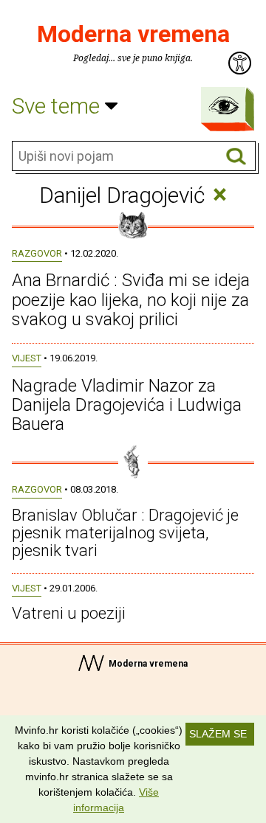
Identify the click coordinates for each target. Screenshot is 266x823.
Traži (236, 157)
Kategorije (224, 105)
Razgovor (37, 253)
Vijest (26, 358)
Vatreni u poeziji (69, 613)
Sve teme (58, 106)
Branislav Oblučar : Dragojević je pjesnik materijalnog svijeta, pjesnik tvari (125, 533)
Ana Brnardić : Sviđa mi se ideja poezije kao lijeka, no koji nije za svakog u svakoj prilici (131, 300)
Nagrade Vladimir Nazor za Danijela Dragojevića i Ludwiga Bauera (127, 405)
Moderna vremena (133, 34)
